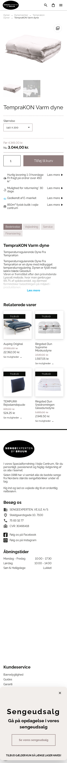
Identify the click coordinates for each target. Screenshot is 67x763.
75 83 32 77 (17, 520)
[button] (58, 28)
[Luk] (60, 692)
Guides (7, 679)
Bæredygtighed (13, 674)
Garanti (7, 684)
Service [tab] (48, 226)
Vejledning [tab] (31, 226)
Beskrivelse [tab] (12, 226)
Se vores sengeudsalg (33, 740)
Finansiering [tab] (12, 233)
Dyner (6, 15)
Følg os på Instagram (23, 540)
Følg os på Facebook (23, 534)
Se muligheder (11, 357)
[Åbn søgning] (46, 5)
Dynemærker (21, 15)
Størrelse (9, 121)
